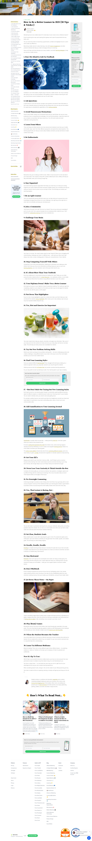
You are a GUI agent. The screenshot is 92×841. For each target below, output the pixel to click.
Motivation (26, 558)
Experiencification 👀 (15, 131)
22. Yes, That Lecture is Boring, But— (15, 81)
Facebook (61, 765)
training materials (53, 107)
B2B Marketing (14, 115)
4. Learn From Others (15, 31)
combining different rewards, (55, 451)
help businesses (43, 685)
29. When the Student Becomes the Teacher (15, 98)
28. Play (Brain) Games (15, 96)
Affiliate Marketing (14, 111)
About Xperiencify (14, 176)
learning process (58, 446)
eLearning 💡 (13, 127)
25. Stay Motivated (15, 90)
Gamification (27, 440)
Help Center (13, 778)
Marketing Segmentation (16, 143)
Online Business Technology (14, 150)
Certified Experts (74, 768)
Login (12, 785)
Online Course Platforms (16, 153)
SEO (12, 158)
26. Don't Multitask (15, 91)
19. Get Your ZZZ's (14, 71)
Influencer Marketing (15, 136)
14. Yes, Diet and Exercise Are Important (16, 55)
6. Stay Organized (14, 34)
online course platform (31, 451)
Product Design (14, 155)
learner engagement (55, 46)
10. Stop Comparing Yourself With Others (15, 42)
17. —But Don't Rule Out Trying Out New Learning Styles (16, 65)
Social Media (13, 160)
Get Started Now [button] (16, 196)
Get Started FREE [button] (33, 835)
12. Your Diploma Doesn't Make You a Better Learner (16, 49)
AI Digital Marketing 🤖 (15, 113)
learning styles (40, 363)
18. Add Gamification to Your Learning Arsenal (15, 69)
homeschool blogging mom (37, 683)
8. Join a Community (15, 38)
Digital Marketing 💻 (15, 122)
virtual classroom (45, 277)
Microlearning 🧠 (14, 145)
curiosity (36, 453)
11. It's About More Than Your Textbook (16, 45)
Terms (12, 780)
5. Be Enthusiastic (14, 33)
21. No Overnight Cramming (14, 78)
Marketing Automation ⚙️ (16, 140)
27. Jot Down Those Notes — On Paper (15, 94)
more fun (55, 440)
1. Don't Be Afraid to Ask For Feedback (16, 24)
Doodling (26, 548)
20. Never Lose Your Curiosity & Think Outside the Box (16, 75)
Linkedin (60, 770)
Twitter (60, 768)
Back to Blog (27, 19)
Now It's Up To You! (15, 104)
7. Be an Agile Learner (15, 36)
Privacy (12, 783)
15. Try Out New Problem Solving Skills (16, 58)
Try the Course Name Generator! (15, 179)
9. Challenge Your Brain (15, 39)
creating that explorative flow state (36, 445)
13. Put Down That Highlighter (14, 52)
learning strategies (60, 50)
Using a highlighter (40, 299)
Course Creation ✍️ (15, 120)
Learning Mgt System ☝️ (16, 138)
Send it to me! (42, 383)
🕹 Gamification (14, 134)
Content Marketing (14, 118)
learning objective (28, 268)
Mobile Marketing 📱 (15, 147)
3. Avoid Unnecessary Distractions (15, 29)
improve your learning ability (56, 630)
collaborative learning (35, 213)
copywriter (55, 679)
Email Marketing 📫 (15, 129)
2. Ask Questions (14, 26)
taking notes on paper (30, 619)
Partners (13, 788)
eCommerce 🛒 (14, 124)
